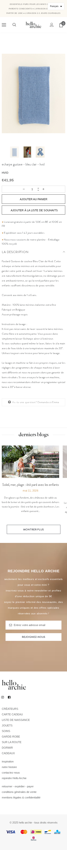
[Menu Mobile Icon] (4, 25)
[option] (33, 93)
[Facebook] (9, 697)
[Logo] (33, 24)
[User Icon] (52, 25)
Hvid (5, 172)
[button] (56, 6)
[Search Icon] (14, 25)
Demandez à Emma (48, 402)
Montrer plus (33, 529)
